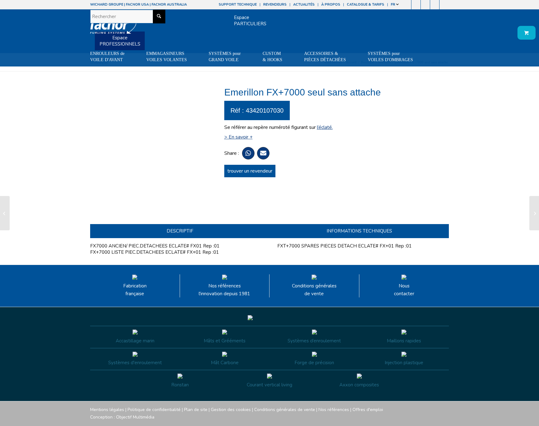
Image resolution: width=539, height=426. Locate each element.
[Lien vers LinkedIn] (444, 4)
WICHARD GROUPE (106, 4)
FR (393, 4)
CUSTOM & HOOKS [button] (272, 56)
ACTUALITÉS (304, 4)
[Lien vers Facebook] (406, 4)
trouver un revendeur (249, 171)
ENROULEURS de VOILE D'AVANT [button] (107, 56)
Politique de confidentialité (154, 410)
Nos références (333, 410)
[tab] (180, 231)
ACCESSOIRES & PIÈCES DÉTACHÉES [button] (325, 56)
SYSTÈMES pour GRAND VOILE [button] (225, 56)
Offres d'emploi (367, 410)
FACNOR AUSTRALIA (169, 4)
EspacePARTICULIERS (250, 20)
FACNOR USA (137, 4)
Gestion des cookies (231, 410)
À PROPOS (330, 4)
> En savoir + (238, 137)
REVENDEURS (275, 4)
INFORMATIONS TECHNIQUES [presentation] (359, 231)
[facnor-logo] (113, 28)
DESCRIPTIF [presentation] (180, 231)
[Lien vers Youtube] (425, 4)
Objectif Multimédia (135, 417)
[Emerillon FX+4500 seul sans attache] (5, 213)
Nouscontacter (404, 290)
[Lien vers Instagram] (415, 4)
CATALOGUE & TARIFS (365, 4)
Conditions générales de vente (314, 290)
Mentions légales (107, 410)
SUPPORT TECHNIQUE (238, 4)
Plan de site (195, 410)
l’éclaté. (325, 127)
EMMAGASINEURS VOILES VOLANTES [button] (166, 56)
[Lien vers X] (434, 4)
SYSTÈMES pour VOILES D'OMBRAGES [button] (390, 56)
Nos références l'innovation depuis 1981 (224, 290)
